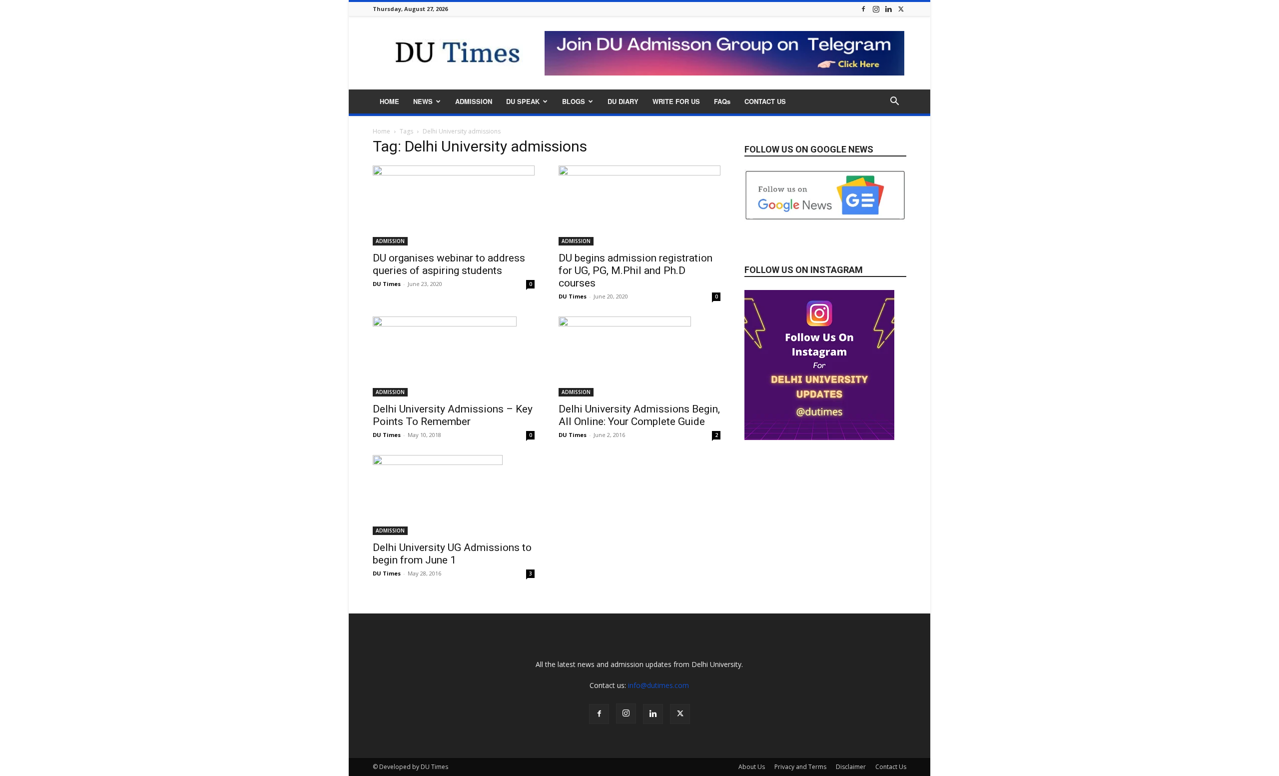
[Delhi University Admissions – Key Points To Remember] (454, 356)
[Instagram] (875, 9)
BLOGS (573, 101)
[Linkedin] (888, 9)
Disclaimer (851, 766)
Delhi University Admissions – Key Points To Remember (453, 415)
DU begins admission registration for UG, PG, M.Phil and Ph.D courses (635, 270)
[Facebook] (863, 9)
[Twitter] (900, 9)
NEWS (423, 101)
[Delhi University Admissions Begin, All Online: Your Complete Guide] (639, 356)
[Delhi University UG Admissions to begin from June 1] (454, 495)
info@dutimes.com (658, 685)
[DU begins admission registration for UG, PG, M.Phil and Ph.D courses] (639, 206)
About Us (751, 766)
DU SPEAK (523, 101)
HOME (389, 101)
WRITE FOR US (676, 101)
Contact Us (890, 766)
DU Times (387, 284)
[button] (894, 102)
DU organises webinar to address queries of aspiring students (449, 264)
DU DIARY (623, 101)
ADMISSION (473, 101)
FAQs (722, 101)
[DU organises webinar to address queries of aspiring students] (454, 206)
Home (381, 131)
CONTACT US (765, 101)
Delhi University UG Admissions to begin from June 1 (452, 554)
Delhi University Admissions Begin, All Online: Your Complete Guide (639, 415)
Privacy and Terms (800, 766)
